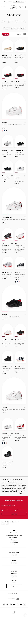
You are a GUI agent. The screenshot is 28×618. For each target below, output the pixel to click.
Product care (14, 555)
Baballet (4, 55)
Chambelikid (19, 150)
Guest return (14, 539)
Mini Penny (18, 55)
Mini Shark (5, 272)
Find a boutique (14, 542)
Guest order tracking (14, 537)
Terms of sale (14, 571)
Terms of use (14, 573)
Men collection (20, 510)
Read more (23, 28)
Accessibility (11, 598)
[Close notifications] (25, 2)
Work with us (14, 563)
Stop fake (14, 580)
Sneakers (12, 21)
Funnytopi (5, 366)
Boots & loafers (21, 21)
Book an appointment (14, 552)
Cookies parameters (14, 586)
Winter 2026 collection (18, 1)
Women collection (8, 510)
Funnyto (4, 122)
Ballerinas (5, 21)
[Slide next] (12, 45)
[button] (24, 614)
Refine (6, 34)
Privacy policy (14, 575)
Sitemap (14, 578)
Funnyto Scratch (7, 217)
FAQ (14, 544)
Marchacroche (6, 462)
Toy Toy (17, 433)
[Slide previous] (3, 45)
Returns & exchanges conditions (14, 535)
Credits (14, 582)
